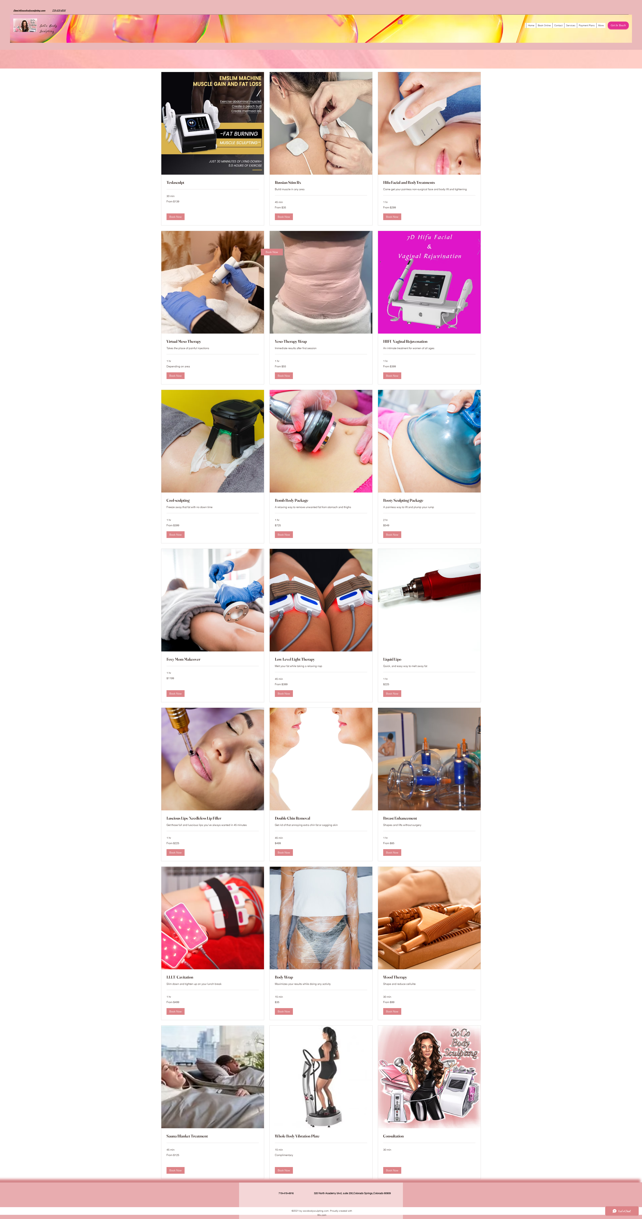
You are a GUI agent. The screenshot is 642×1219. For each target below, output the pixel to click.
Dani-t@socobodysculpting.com (29, 10)
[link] (272, 252)
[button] (400, 21)
